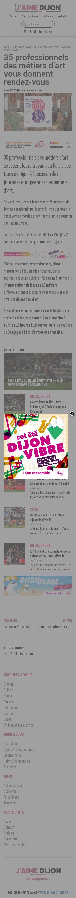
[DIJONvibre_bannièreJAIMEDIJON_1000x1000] (36, 477)
